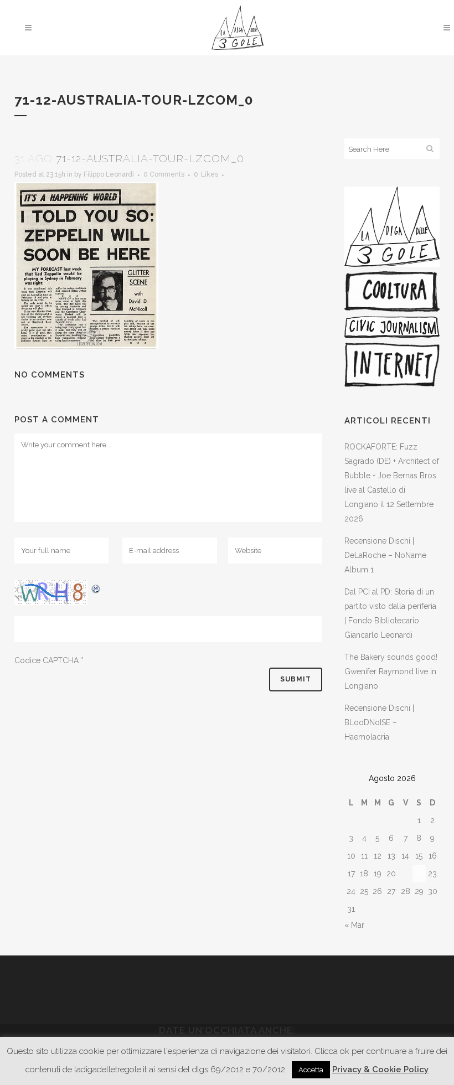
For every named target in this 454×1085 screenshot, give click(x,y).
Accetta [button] (310, 1070)
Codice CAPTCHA (46, 660)
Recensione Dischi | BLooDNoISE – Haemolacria (379, 722)
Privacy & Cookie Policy (380, 1069)
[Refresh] (96, 587)
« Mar (354, 925)
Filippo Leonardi (109, 174)
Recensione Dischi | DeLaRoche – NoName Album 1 (385, 555)
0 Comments (163, 174)
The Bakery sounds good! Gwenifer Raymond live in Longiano (390, 671)
